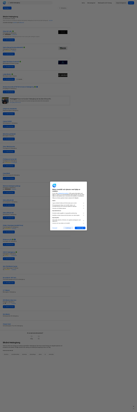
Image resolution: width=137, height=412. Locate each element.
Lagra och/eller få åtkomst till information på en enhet (64, 203)
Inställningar (68, 228)
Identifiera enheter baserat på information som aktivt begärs (66, 215)
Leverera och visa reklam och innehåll (61, 223)
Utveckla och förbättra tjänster (59, 208)
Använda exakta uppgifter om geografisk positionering (64, 213)
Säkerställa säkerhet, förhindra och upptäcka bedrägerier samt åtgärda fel (66, 220)
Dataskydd (54, 228)
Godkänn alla (80, 228)
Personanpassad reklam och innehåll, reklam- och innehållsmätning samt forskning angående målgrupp (64, 205)
